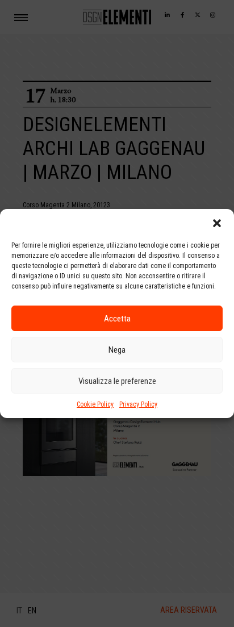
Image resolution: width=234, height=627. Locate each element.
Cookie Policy (95, 404)
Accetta (117, 319)
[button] (217, 223)
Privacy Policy (138, 404)
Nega (117, 350)
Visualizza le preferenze (117, 381)
